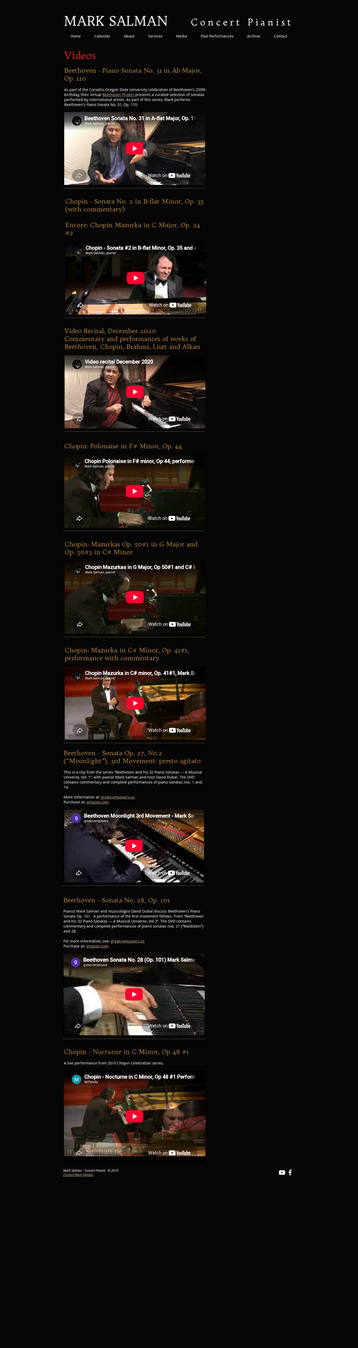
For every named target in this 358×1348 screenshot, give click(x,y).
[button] (129, 36)
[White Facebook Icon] (290, 1172)
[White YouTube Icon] (282, 1172)
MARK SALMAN (116, 21)
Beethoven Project (118, 94)
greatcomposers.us (118, 797)
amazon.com (97, 802)
